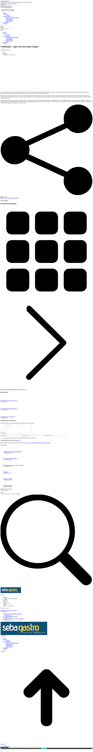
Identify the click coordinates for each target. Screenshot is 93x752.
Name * (2, 435)
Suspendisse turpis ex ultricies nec (8, 416)
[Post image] (4, 399)
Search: (2, 493)
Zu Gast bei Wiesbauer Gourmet (10, 458)
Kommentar (3, 433)
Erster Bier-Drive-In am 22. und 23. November (13, 465)
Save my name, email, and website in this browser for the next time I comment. (19, 438)
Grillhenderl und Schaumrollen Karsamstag (12, 451)
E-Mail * (24, 435)
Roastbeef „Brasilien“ (8, 478)
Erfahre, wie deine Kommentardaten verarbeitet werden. (38, 442)
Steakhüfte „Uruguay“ (8, 485)
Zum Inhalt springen (5, 1)
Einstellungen (44, 748)
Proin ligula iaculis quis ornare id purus (9, 400)
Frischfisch (5, 472)
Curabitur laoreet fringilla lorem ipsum (9, 408)
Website (46, 435)
